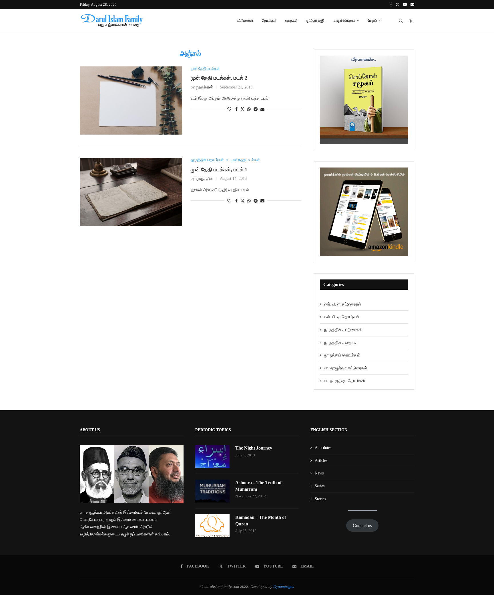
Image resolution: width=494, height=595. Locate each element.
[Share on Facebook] (236, 109)
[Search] (401, 20)
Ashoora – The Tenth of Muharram (258, 485)
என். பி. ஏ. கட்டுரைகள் (342, 304)
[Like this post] (229, 109)
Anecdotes (323, 448)
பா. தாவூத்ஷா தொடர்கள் (344, 381)
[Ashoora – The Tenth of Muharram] (212, 491)
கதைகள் (291, 20)
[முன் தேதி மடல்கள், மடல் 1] (131, 192)
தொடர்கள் (269, 20)
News (319, 473)
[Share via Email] (262, 109)
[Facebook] (391, 4)
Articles (321, 460)
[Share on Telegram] (256, 109)
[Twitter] (397, 4)
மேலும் (372, 20)
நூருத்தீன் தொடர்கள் (342, 355)
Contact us (362, 525)
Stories (320, 499)
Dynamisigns (283, 586)
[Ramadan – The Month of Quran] (212, 525)
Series (319, 486)
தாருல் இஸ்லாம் (344, 20)
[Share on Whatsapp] (249, 109)
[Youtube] (405, 4)
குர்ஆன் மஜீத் (315, 20)
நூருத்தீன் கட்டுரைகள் (343, 330)
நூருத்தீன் (204, 87)
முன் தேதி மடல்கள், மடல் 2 (219, 78)
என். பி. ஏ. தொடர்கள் (341, 317)
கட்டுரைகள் (245, 20)
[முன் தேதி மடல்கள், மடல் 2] (131, 100)
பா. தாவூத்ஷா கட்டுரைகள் (345, 368)
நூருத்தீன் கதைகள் (341, 342)
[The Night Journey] (212, 456)
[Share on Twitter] (242, 109)
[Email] (412, 4)
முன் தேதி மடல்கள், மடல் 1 (219, 169)
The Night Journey (253, 448)
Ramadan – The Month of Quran (260, 520)
